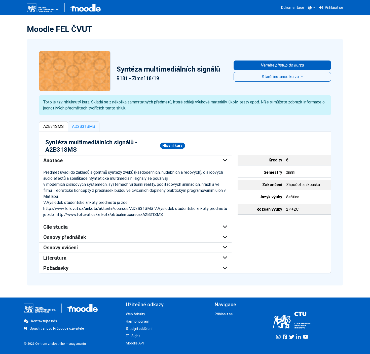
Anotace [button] (53, 160)
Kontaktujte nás (43, 321)
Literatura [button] (54, 258)
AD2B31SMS (83, 126)
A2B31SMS (53, 126)
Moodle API (135, 343)
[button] (311, 8)
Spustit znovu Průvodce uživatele (56, 328)
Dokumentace (292, 8)
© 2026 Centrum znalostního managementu (55, 343)
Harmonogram (137, 321)
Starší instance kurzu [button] (281, 76)
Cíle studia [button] (55, 227)
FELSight (133, 336)
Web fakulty (135, 314)
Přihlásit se (224, 314)
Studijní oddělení (139, 329)
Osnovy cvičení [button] (60, 248)
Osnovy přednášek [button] (64, 237)
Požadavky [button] (55, 268)
